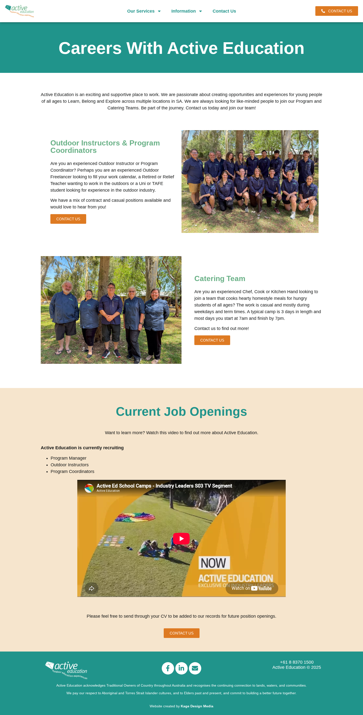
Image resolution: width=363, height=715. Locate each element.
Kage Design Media (197, 706)
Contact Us (224, 11)
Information (183, 11)
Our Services (141, 11)
